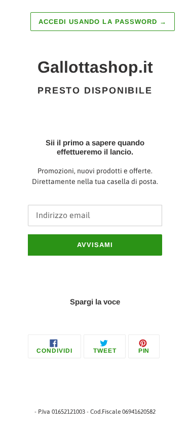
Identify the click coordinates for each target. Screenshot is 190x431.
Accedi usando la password (103, 21)
